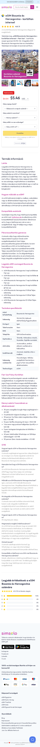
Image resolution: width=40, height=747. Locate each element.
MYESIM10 (29, 2)
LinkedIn (4, 656)
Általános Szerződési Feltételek (12, 728)
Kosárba (20, 133)
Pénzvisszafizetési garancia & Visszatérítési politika (19, 723)
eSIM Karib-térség (8, 700)
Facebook (5, 654)
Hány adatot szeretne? (11, 113)
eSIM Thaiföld (6, 702)
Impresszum (6, 721)
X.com (4, 659)
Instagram (5, 651)
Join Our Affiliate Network (10, 730)
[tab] (5, 83)
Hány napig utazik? (10, 104)
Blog (3, 718)
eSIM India (5, 705)
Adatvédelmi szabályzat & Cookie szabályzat (16, 725)
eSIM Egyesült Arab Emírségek (12, 707)
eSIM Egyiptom (6, 697)
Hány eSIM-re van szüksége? (13, 122)
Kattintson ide (17, 217)
